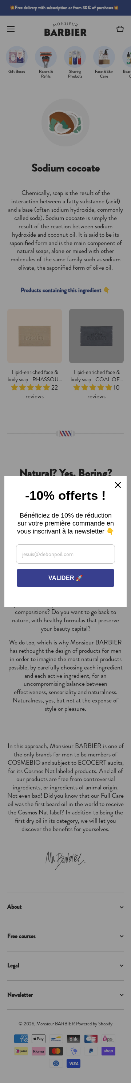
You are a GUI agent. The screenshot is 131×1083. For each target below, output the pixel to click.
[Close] (118, 485)
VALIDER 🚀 (65, 578)
